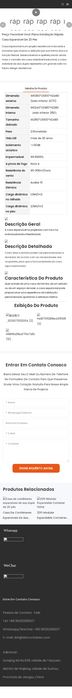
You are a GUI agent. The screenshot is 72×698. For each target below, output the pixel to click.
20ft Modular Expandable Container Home (52, 515)
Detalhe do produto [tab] (36, 88)
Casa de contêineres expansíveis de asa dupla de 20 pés (17, 515)
